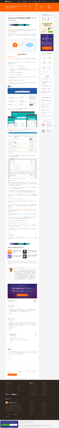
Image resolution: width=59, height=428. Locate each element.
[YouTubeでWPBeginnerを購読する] (48, 18)
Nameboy (31, 414)
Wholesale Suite (30, 209)
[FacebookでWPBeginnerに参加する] (43, 18)
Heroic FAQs (10, 155)
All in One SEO (32, 405)
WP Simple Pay (44, 403)
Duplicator (43, 402)
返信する (35, 300)
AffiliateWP (43, 414)
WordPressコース (44, 384)
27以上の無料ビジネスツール (34, 395)
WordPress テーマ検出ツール (34, 386)
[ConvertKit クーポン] (43, 125)
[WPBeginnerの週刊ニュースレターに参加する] (51, 19)
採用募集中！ (16, 414)
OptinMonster (17, 204)
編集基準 (7, 386)
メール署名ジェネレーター (34, 393)
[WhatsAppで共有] (28, 25)
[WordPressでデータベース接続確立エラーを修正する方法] (10, 256)
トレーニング (35, 1)
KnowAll (9, 108)
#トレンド (44, 1)
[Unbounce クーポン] (43, 131)
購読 (35, 371)
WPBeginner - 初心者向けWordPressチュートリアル (8, 1)
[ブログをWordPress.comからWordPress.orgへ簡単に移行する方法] (25, 252)
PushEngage (44, 410)
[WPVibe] (47, 27)
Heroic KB (9, 82)
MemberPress (15, 209)
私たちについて (8, 384)
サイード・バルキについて (20, 268)
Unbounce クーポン (49, 129)
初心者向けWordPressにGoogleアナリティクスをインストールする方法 (17, 251)
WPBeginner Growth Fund (14, 29)
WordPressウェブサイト (22, 76)
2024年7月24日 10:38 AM (11, 306)
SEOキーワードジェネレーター (34, 388)
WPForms (21, 204)
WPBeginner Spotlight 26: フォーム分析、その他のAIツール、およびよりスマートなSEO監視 (47, 82)
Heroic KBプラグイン (26, 194)
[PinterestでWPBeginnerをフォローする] (45, 19)
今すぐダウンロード (22, 295)
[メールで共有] (30, 25)
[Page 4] (48, 117)
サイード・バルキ (17, 270)
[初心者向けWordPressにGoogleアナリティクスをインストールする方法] (10, 252)
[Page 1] (45, 117)
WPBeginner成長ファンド (31, 237)
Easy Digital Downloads (45, 405)
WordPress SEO (44, 391)
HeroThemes (9, 58)
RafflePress (43, 408)
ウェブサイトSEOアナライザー (34, 391)
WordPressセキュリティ (45, 393)
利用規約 (19, 386)
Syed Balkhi (9, 22)
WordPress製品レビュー (45, 388)
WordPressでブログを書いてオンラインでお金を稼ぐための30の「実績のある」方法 (47, 100)
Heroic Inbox (10, 129)
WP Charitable (44, 412)
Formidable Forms (20, 209)
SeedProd (31, 412)
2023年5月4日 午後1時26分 (13, 335)
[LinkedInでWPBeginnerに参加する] (48, 19)
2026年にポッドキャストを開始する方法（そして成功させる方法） (32, 256)
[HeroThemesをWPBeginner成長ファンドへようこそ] (24, 25)
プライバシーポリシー (21, 384)
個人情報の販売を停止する (22, 389)
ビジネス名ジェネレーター (34, 384)
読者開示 (17, 22)
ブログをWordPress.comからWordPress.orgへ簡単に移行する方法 (32, 251)
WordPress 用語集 (44, 386)
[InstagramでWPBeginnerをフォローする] (51, 18)
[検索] (53, 1)
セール (30, 1)
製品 (39, 1)
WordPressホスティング (23, 423)
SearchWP (43, 407)
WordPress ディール (45, 389)
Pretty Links (26, 209)
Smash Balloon (32, 410)
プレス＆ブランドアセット (10, 389)
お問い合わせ (8, 391)
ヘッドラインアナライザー (34, 389)
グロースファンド (20, 391)
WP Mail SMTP (32, 408)
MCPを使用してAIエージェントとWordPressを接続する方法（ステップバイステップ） (47, 92)
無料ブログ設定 (44, 395)
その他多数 (32, 204)
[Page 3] (47, 117)
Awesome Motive (10, 204)
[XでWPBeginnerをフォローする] (45, 18)
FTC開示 (19, 388)
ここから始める (24, 1)
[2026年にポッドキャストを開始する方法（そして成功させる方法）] (25, 256)
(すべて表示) (50, 121)
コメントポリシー (30, 351)
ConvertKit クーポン (49, 123)
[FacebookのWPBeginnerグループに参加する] (43, 19)
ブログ (18, 1)
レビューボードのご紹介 (9, 388)
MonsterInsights (25, 204)
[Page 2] (46, 117)
